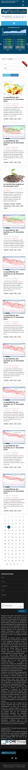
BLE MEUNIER (8, 38)
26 (12, 530)
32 (12, 533)
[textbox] (3, 71)
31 (8, 533)
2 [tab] (12, 53)
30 (5, 533)
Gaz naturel (6, 203)
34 (19, 533)
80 (12, 560)
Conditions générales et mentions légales (14, 767)
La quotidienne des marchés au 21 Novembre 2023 (13, 448)
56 (12, 547)
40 (19, 537)
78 (5, 560)
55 (8, 547)
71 (23, 554)
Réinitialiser (6, 75)
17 (23, 523)
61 (8, 550)
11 (23, 520)
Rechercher (14, 75)
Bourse (5, 208)
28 (19, 530)
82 (19, 560)
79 (8, 560)
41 (23, 537)
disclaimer (9, 738)
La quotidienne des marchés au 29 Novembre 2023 (13, 232)
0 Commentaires (7, 190)
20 (12, 527)
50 (12, 544)
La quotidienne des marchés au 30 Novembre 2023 (13, 143)
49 (8, 544)
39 (16, 537)
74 (12, 557)
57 (16, 547)
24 (5, 530)
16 (19, 523)
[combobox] (14, 68)
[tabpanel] (8, 44)
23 (23, 527)
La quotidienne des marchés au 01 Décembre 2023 (13, 99)
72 (5, 557)
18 (5, 527)
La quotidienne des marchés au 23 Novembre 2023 (13, 361)
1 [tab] (10, 53)
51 (16, 544)
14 (12, 523)
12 (5, 523)
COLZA (20, 38)
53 (23, 544)
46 (19, 540)
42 (5, 540)
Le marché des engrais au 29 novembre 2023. (13, 185)
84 (7, 564)
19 (8, 527)
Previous (0, 44)
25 (8, 530)
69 (16, 554)
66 (5, 554)
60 (5, 550)
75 (16, 557)
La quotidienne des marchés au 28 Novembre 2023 (13, 274)
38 (12, 537)
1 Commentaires (14, 410)
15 (16, 523)
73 (8, 557)
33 (16, 533)
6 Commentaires (14, 367)
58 (19, 547)
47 (23, 540)
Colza (19, 118)
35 (23, 533)
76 (19, 557)
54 (5, 547)
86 (14, 564)
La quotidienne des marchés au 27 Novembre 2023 (13, 317)
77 (23, 557)
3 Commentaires (14, 238)
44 (12, 540)
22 (19, 527)
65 (23, 550)
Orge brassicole (7, 206)
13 (8, 523)
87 (17, 564)
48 (5, 544)
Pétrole (11, 118)
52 (19, 544)
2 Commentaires (14, 105)
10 (19, 520)
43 (8, 540)
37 (8, 537)
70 (19, 554)
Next (27, 44)
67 (8, 554)
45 (16, 540)
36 (5, 537)
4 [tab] (17, 53)
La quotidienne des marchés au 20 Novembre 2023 (13, 491)
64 (19, 550)
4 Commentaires (14, 149)
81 (16, 560)
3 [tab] (15, 53)
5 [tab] (19, 53)
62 (12, 550)
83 (23, 560)
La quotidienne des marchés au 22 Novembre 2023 (13, 404)
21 (16, 527)
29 (23, 530)
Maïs (15, 118)
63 (16, 550)
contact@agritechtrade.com (19, 16)
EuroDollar (18, 203)
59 (23, 547)
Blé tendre (6, 118)
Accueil (4, 59)
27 (16, 530)
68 (12, 554)
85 (10, 564)
